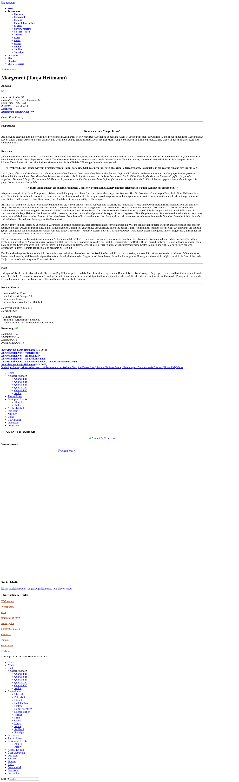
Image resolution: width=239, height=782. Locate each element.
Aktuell (18, 402)
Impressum (13, 422)
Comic (17, 40)
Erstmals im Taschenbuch (15, 111)
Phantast (12, 61)
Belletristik (19, 17)
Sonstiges (19, 52)
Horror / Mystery (22, 29)
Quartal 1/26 (20, 387)
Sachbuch (19, 49)
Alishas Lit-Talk (16, 408)
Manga (17, 43)
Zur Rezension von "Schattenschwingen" (24, 358)
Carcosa (6, 634)
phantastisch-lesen (10, 629)
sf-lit (3, 612)
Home (11, 373)
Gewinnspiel (14, 419)
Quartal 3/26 (20, 381)
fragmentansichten (10, 617)
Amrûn (5, 640)
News (10, 8)
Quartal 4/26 (20, 378)
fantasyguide (7, 623)
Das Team (13, 411)
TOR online (7, 601)
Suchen (5, 69)
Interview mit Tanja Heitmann (18, 349)
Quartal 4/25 (20, 390)
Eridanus (5, 651)
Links (11, 416)
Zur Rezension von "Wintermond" (20, 352)
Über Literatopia (16, 64)
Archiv (17, 393)
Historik (18, 20)
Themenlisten (15, 396)
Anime (17, 46)
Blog (10, 58)
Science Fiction (22, 32)
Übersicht (19, 14)
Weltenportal (7, 606)
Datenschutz (14, 425)
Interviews (13, 55)
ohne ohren (7, 645)
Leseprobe (6, 108)
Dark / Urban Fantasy (25, 23)
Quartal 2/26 (20, 384)
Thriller (18, 34)
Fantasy (18, 26)
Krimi (17, 37)
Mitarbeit (12, 413)
